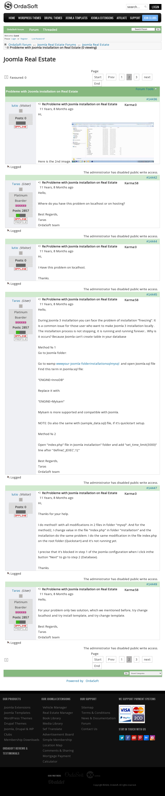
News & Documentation (98, 718)
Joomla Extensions (17, 707)
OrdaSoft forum (20, 44)
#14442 (151, 177)
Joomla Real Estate (95, 44)
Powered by (75, 681)
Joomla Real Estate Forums (56, 44)
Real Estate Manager (58, 713)
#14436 (151, 99)
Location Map (52, 745)
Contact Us (89, 729)
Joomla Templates (17, 713)
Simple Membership (57, 740)
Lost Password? (38, 38)
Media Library (53, 723)
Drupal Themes (15, 723)
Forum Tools (145, 89)
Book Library (52, 718)
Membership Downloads (21, 740)
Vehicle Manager (55, 707)
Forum (34, 30)
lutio (15, 105)
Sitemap (87, 707)
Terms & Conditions (95, 713)
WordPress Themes (18, 718)
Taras (16, 184)
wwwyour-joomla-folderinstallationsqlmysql (87, 363)
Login (155, 7)
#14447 (151, 488)
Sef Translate (52, 729)
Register (24, 38)
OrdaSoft (92, 681)
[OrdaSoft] (21, 6)
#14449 (151, 584)
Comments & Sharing (58, 750)
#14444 (151, 241)
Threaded (50, 30)
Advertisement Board (58, 734)
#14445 (151, 294)
